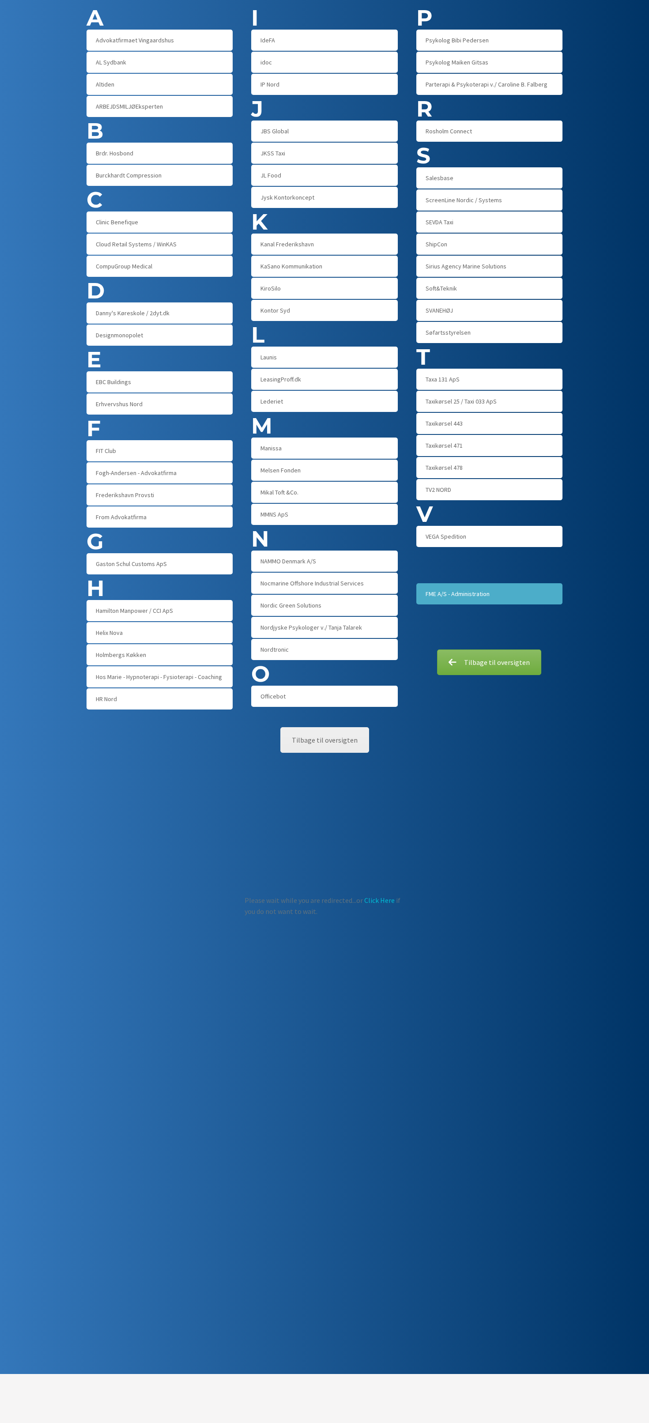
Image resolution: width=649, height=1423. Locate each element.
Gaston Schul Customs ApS (131, 564)
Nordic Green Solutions (290, 605)
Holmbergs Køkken (121, 655)
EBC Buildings (113, 382)
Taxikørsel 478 (444, 468)
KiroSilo (270, 288)
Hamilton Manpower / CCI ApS (134, 611)
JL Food (270, 175)
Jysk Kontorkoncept (287, 197)
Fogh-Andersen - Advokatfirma (136, 473)
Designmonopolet (119, 335)
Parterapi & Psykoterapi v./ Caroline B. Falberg (486, 84)
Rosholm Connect (449, 131)
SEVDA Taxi (439, 222)
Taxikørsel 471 (444, 445)
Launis (268, 357)
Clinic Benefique (117, 222)
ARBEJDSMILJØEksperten (129, 106)
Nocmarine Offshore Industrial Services (312, 583)
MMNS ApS (274, 514)
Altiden (105, 84)
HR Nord (106, 699)
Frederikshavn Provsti (125, 495)
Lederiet (271, 401)
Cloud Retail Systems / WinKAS (136, 244)
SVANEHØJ (439, 310)
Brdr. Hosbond (114, 153)
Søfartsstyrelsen (448, 332)
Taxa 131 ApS (443, 379)
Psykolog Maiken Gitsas (457, 62)
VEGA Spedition (446, 536)
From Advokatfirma (121, 517)
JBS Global (274, 131)
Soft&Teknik (441, 288)
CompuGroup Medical (124, 266)
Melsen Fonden (280, 470)
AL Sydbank (111, 62)
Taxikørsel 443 (444, 423)
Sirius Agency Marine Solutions (466, 266)
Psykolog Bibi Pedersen (457, 40)
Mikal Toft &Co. (279, 492)
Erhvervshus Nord (119, 404)
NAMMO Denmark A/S (288, 561)
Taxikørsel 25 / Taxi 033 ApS (461, 401)
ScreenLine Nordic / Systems (464, 200)
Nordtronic (274, 649)
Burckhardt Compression (129, 175)
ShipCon (436, 244)
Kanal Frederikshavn (287, 244)
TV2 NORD (438, 490)
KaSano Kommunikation (291, 266)
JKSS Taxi (272, 153)
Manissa (271, 448)
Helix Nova (109, 633)
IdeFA (267, 40)
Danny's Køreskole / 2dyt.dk (133, 313)
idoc (266, 62)
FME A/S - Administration (458, 594)
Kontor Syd (275, 310)
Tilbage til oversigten (497, 662)
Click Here (379, 900)
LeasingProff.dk (280, 379)
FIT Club (106, 451)
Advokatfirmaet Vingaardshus (135, 40)
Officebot (273, 696)
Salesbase (439, 178)
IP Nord (269, 84)
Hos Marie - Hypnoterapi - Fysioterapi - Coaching (159, 677)
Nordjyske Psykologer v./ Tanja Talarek (311, 627)
